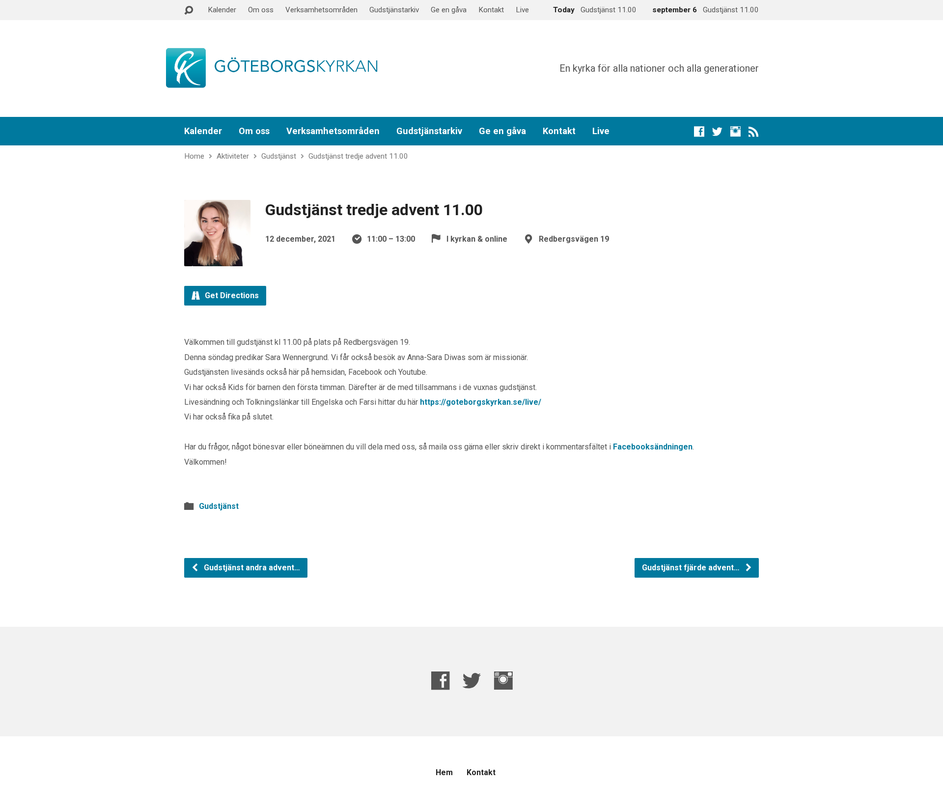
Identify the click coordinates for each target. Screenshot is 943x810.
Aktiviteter (233, 156)
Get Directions (231, 295)
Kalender (222, 9)
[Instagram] (735, 131)
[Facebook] (699, 131)
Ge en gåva (449, 9)
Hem (444, 772)
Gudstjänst (278, 156)
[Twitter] (717, 131)
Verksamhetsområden (321, 9)
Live (522, 9)
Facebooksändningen (653, 446)
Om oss (261, 9)
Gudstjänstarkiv (394, 9)
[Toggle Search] (188, 10)
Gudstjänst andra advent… (251, 567)
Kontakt (491, 9)
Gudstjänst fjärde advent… (692, 567)
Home (194, 156)
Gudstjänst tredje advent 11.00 (358, 156)
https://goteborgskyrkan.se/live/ (480, 402)
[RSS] (754, 131)
